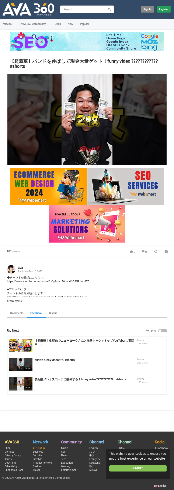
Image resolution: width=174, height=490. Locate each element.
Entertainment (69, 470)
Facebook (36, 313)
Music (64, 448)
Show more (14, 300)
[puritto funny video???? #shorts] (20, 364)
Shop (58, 24)
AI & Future (39, 448)
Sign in (147, 9)
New (70, 24)
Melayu (93, 470)
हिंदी (91, 466)
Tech (63, 459)
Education (67, 462)
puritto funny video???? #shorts (54, 360)
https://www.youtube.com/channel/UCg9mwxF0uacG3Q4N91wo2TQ (48, 281)
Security (37, 455)
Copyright (10, 462)
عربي (92, 451)
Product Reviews (42, 462)
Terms (8, 459)
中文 (91, 455)
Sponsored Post (14, 470)
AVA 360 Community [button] (33, 24)
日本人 (121, 448)
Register (163, 9)
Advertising (11, 466)
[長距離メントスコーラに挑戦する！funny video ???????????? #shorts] (20, 384)
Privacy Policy (13, 455)
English (93, 448)
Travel (36, 470)
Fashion (37, 466)
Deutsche (94, 462)
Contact (9, 451)
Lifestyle (37, 459)
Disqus (53, 313)
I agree (138, 468)
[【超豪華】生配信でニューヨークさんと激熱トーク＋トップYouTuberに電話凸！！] (20, 345)
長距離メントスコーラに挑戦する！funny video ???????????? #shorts (80, 379)
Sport (64, 451)
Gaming (65, 466)
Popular (84, 24)
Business (38, 451)
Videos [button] (7, 24)
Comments (17, 313)
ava (20, 267)
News (64, 455)
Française (95, 459)
